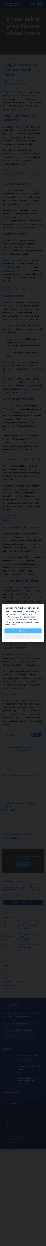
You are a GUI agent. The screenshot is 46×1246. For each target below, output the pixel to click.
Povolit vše (23, 631)
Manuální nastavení (23, 637)
